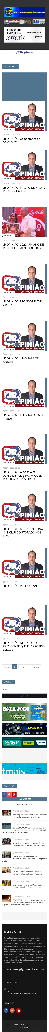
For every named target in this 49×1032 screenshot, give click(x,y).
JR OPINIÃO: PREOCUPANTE (21, 586)
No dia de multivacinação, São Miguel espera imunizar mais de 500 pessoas (28, 872)
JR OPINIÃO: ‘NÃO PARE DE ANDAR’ (21, 359)
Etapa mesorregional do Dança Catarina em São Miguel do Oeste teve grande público (23, 887)
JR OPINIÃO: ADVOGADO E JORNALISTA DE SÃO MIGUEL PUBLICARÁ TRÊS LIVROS (22, 475)
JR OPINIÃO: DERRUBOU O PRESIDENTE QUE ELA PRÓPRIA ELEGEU (24, 646)
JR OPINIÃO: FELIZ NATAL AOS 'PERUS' (23, 416)
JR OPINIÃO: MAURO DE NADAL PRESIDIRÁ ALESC (24, 189)
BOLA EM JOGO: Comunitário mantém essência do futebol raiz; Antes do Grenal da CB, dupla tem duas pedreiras (24, 830)
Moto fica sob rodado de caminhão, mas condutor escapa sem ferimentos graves (29, 844)
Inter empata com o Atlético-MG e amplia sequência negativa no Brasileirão (30, 815)
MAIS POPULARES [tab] (24, 804)
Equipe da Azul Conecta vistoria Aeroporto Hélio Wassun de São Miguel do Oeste (24, 858)
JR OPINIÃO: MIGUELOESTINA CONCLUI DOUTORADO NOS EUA (23, 532)
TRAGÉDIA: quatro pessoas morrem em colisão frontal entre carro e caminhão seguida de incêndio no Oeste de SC (23, 902)
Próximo (35, 667)
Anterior (7, 667)
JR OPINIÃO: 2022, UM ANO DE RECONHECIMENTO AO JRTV (23, 246)
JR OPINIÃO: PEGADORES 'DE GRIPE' (22, 303)
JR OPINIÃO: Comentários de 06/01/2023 (21, 140)
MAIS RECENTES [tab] (24, 799)
